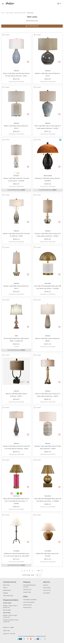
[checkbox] (3, 34)
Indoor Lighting (9, 13)
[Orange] (21, 493)
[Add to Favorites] (28, 62)
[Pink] (11, 493)
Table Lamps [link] (30, 13)
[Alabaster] (18, 173)
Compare (6, 34)
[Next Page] (41, 570)
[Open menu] (3, 4)
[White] (15, 173)
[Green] (18, 493)
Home (2, 13)
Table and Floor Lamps (20, 13)
